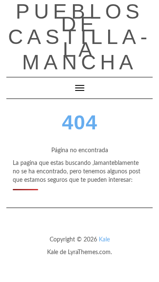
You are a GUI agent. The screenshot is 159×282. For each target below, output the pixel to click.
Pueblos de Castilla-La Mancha (79, 37)
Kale (104, 240)
